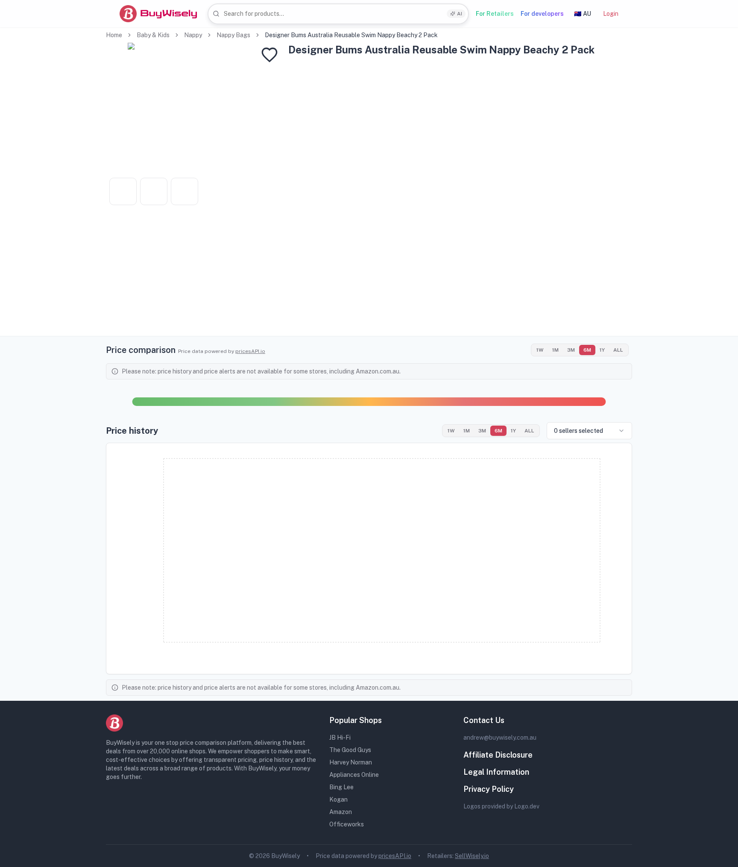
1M (555, 350)
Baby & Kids (153, 35)
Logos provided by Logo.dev (501, 806)
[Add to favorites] (269, 55)
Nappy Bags (233, 35)
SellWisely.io (472, 855)
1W (540, 350)
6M (587, 350)
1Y (602, 350)
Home (114, 35)
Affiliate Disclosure (498, 754)
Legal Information (496, 771)
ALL (618, 350)
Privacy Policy (488, 789)
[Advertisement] (369, 276)
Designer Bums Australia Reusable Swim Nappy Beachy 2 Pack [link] (351, 35)
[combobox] (338, 13)
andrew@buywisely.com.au (499, 737)
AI (459, 14)
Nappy (193, 35)
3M (571, 350)
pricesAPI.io (250, 351)
